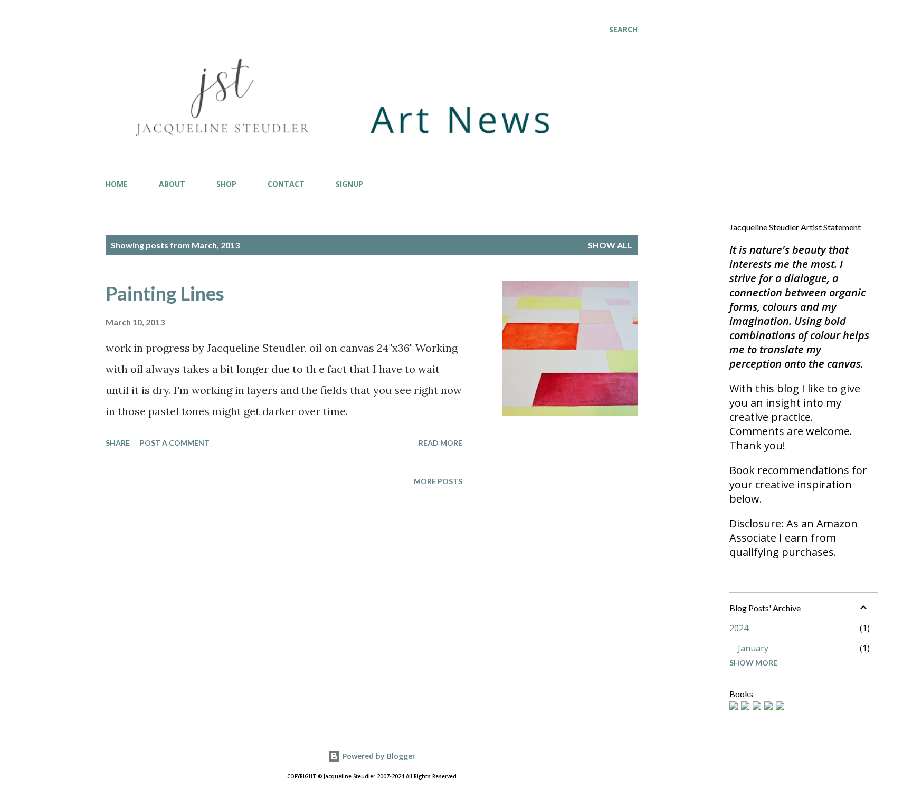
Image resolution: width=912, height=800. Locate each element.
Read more (440, 442)
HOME (117, 184)
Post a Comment (175, 442)
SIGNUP (349, 184)
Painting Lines (165, 293)
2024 (738, 628)
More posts (438, 481)
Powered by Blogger (377, 756)
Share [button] (118, 442)
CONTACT (286, 184)
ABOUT (172, 184)
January (753, 648)
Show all (610, 245)
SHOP (226, 184)
